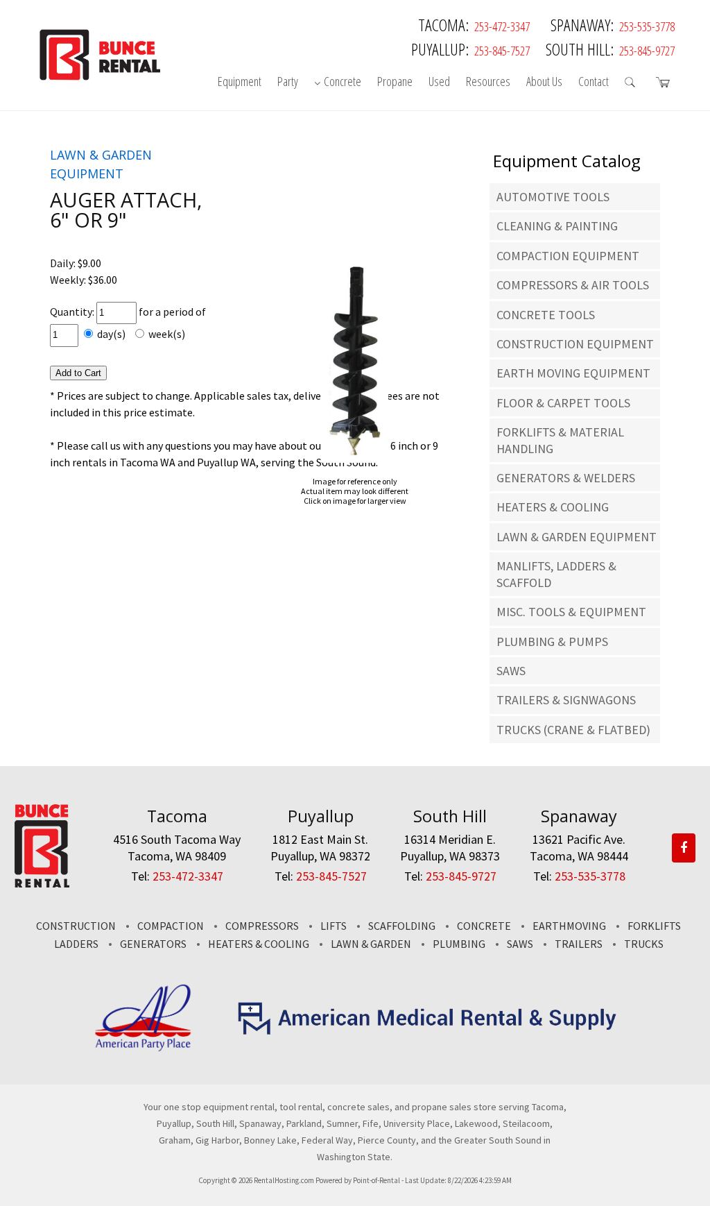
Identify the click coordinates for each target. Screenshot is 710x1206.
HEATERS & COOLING (552, 507)
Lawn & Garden (371, 944)
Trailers (579, 944)
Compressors (262, 926)
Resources (488, 81)
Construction (76, 926)
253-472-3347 (502, 26)
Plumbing (459, 944)
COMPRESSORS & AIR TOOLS (572, 285)
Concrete (342, 81)
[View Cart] (665, 84)
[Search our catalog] (632, 84)
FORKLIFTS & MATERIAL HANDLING (560, 440)
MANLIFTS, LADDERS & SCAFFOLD (556, 574)
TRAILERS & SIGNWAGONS (566, 700)
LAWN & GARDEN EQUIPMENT (576, 537)
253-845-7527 (502, 50)
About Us (544, 81)
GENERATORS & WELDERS (565, 478)
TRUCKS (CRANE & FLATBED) (573, 730)
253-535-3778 (647, 26)
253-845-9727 (647, 50)
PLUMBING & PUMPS (552, 641)
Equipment (239, 81)
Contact (593, 81)
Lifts (333, 926)
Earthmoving (569, 926)
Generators (153, 944)
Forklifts (654, 926)
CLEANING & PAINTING (557, 226)
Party (287, 81)
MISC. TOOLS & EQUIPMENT (571, 612)
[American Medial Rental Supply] (428, 1031)
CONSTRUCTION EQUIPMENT (575, 344)
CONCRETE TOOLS (545, 315)
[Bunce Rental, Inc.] (42, 883)
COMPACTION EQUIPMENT (567, 256)
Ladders (76, 944)
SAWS (511, 671)
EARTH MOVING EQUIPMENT (573, 373)
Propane (395, 81)
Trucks (644, 944)
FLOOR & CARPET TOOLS (563, 403)
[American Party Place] (143, 1048)
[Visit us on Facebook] (683, 847)
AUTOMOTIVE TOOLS (552, 197)
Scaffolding (401, 926)
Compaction (170, 926)
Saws (520, 944)
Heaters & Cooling (258, 944)
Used (439, 81)
